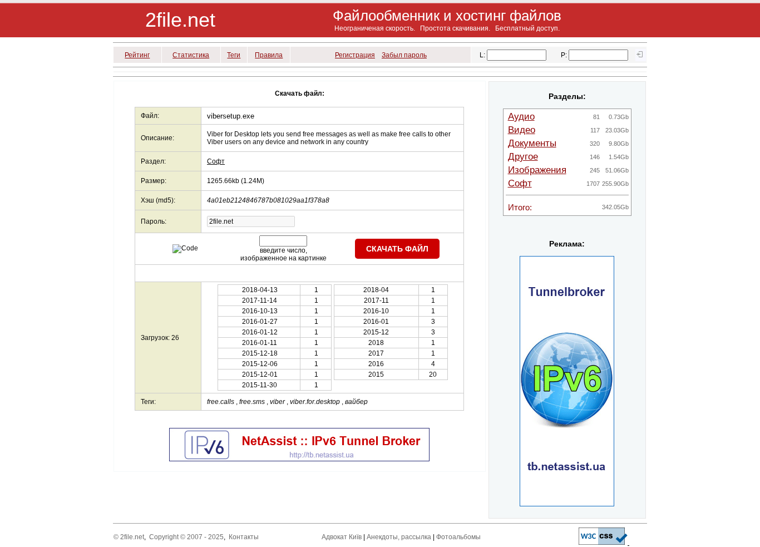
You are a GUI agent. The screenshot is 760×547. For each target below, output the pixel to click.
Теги (233, 55)
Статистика (190, 55)
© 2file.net (128, 537)
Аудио (521, 116)
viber (277, 402)
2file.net (180, 19)
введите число (282, 250)
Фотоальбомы (458, 537)
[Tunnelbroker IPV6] (299, 459)
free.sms (252, 402)
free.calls (220, 402)
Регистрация (355, 55)
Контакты (244, 537)
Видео (521, 130)
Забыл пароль (404, 55)
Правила (269, 55)
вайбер (356, 402)
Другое (523, 156)
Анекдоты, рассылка (399, 537)
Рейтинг (137, 55)
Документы (532, 143)
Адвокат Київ (342, 537)
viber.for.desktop (315, 402)
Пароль (153, 221)
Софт (216, 161)
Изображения (537, 170)
